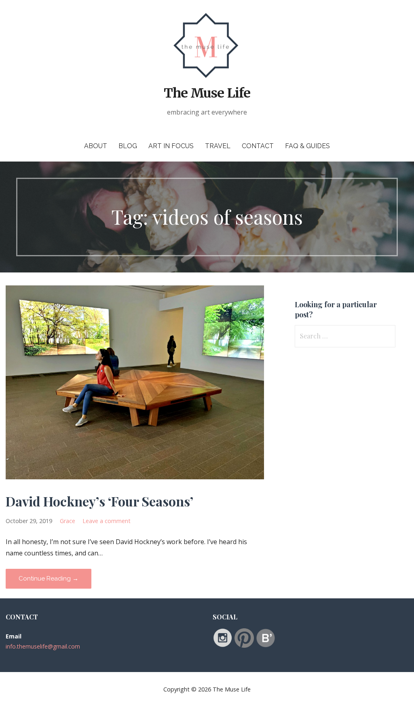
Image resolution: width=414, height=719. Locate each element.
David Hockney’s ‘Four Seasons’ (99, 501)
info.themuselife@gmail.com (43, 646)
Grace (67, 521)
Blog (127, 146)
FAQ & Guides (307, 146)
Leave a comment (106, 521)
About (95, 146)
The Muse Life (207, 93)
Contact (258, 146)
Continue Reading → (48, 578)
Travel (217, 146)
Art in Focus (171, 146)
